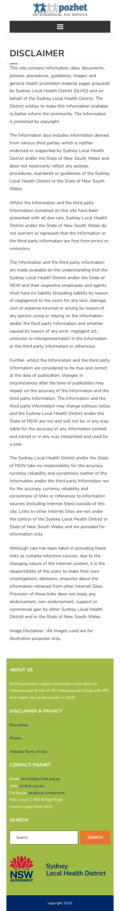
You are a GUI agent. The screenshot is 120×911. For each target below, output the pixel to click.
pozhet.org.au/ (32, 785)
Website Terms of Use (28, 751)
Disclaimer (19, 725)
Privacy (16, 738)
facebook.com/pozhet (46, 792)
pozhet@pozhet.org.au (40, 778)
